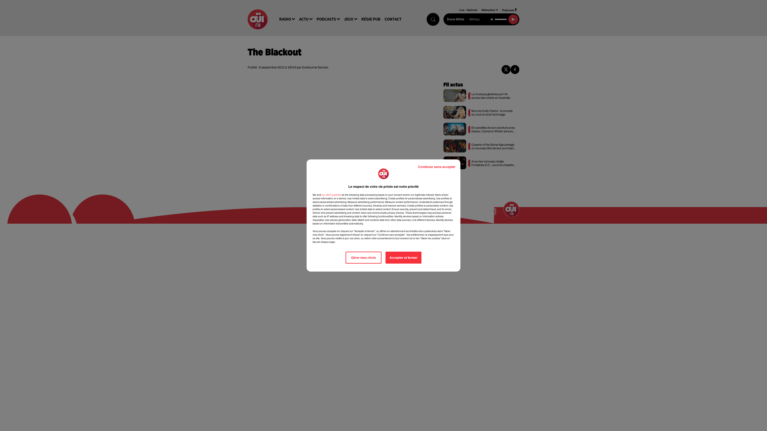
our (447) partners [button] (331, 194)
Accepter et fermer (403, 257)
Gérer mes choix (363, 257)
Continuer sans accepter (436, 166)
